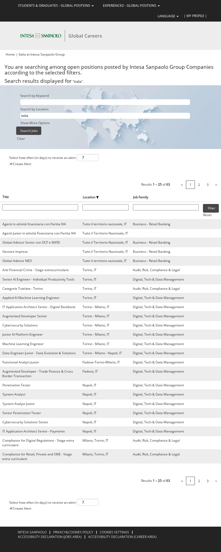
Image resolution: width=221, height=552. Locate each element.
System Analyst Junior (18, 403)
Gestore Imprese (15, 251)
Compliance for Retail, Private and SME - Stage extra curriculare (37, 456)
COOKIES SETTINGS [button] (114, 532)
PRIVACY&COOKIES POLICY (73, 532)
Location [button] (89, 197)
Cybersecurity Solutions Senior (25, 422)
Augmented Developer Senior (24, 316)
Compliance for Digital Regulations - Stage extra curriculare (38, 442)
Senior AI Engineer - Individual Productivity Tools (38, 279)
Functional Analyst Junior (20, 362)
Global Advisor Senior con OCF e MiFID (31, 242)
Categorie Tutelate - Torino (22, 288)
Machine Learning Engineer (23, 344)
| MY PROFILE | (195, 15)
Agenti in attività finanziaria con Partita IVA (34, 224)
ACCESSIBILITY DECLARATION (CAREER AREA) (122, 536)
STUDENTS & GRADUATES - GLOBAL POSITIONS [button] (54, 5)
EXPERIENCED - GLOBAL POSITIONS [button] (130, 5)
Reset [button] (207, 215)
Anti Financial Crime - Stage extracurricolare (35, 270)
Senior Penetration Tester (21, 413)
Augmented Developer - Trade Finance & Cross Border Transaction (37, 373)
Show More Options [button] (35, 123)
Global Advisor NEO (17, 260)
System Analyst (13, 394)
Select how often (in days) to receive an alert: (42, 157)
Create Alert (21, 164)
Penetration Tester (16, 385)
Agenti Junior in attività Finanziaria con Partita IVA (39, 233)
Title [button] (5, 197)
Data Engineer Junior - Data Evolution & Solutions (39, 353)
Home (10, 54)
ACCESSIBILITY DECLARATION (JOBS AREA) (50, 536)
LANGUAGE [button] (167, 16)
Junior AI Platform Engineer (22, 334)
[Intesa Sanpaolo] (61, 35)
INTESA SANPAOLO (32, 532)
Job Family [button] (140, 197)
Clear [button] (21, 138)
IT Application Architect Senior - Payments (33, 431)
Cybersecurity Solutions (20, 325)
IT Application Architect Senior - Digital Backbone (38, 307)
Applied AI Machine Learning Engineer (31, 297)
